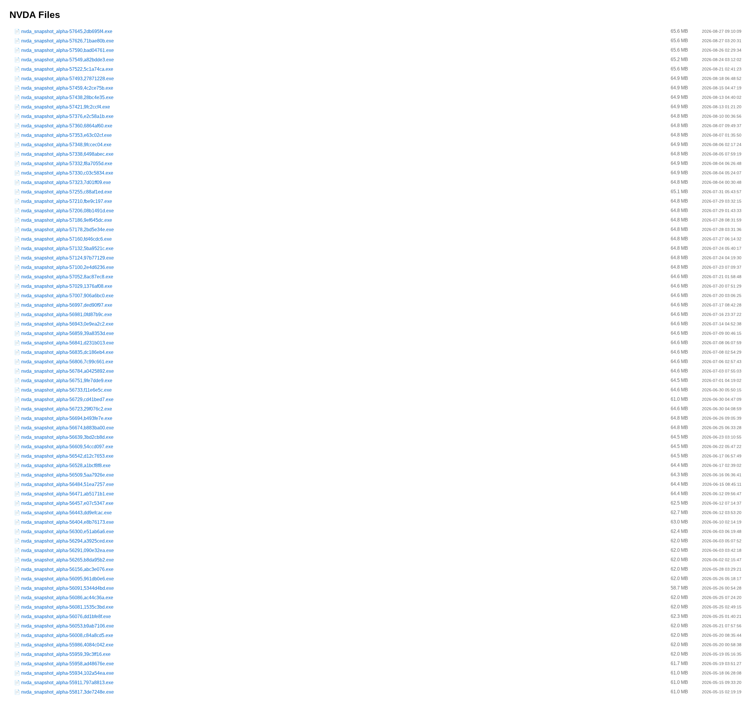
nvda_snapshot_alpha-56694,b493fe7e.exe (66, 418)
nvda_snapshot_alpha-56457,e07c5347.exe (67, 503)
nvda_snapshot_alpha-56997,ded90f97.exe (66, 305)
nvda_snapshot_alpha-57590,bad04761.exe (67, 50)
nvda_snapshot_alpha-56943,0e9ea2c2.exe (67, 323)
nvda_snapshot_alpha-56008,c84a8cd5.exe (67, 635)
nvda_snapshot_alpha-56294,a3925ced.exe (67, 541)
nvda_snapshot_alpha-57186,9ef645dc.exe (66, 220)
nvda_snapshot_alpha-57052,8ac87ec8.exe (67, 276)
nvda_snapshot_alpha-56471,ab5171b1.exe (67, 493)
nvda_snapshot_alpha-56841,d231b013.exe (67, 342)
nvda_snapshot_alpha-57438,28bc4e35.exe (67, 97)
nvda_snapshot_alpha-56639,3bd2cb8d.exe (67, 437)
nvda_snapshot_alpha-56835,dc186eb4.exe (67, 352)
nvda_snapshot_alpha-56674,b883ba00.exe (67, 427)
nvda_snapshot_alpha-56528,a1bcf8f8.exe (66, 465)
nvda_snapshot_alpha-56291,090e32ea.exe (67, 550)
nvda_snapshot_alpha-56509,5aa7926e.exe (67, 474)
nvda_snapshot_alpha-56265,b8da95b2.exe (67, 559)
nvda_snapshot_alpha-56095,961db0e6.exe (67, 578)
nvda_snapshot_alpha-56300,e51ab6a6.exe (67, 531)
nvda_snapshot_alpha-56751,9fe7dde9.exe (66, 380)
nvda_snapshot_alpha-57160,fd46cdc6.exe (66, 239)
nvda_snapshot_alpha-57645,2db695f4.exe (66, 31)
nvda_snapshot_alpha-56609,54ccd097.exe (67, 446)
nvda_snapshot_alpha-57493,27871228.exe (67, 78)
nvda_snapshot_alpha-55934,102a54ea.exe (67, 673)
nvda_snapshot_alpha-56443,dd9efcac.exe (66, 512)
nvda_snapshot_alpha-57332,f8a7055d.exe (66, 163)
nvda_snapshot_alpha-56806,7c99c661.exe (67, 361)
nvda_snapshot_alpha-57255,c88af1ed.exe (66, 191)
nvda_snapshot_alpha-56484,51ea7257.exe (67, 484)
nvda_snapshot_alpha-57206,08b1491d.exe (67, 210)
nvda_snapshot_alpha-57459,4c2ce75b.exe (67, 88)
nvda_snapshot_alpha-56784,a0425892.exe (67, 371)
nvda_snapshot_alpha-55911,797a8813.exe (67, 682)
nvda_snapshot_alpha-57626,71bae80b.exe (67, 40)
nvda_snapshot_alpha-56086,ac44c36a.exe (67, 597)
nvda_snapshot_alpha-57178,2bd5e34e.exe (67, 229)
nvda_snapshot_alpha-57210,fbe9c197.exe (66, 201)
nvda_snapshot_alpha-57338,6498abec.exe (67, 154)
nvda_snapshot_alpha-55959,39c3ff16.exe (66, 654)
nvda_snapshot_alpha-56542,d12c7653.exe (67, 456)
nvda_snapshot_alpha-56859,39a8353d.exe (67, 333)
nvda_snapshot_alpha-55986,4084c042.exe (67, 644)
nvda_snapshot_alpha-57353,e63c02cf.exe (66, 135)
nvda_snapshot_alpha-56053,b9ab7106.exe (67, 625)
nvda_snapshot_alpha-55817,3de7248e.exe (67, 691)
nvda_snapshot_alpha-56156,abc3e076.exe (67, 569)
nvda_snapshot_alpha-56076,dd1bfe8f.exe (66, 616)
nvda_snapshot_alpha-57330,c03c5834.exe (67, 172)
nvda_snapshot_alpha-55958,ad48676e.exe (67, 663)
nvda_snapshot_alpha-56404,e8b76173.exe (67, 522)
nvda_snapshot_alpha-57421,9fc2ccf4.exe (65, 106)
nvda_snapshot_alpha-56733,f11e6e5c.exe (66, 390)
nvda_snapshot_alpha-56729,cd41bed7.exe (67, 399)
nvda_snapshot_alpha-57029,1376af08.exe (66, 286)
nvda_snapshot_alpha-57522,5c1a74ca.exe (67, 69)
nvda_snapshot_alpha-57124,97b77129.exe (67, 257)
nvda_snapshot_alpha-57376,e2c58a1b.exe (67, 116)
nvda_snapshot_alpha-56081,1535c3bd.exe (67, 607)
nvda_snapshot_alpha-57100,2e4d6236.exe (67, 267)
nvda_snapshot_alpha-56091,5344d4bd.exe (67, 588)
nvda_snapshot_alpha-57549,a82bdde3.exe (67, 59)
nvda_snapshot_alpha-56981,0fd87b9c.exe (66, 314)
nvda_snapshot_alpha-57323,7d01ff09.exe (66, 182)
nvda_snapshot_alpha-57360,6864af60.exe (66, 125)
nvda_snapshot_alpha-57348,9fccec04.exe (66, 144)
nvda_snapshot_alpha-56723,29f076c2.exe (66, 408)
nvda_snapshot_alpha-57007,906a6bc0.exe (67, 295)
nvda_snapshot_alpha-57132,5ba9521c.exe (67, 248)
